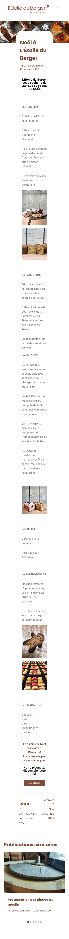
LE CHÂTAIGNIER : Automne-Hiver (27, 813)
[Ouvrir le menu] (58, 8)
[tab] (28, 922)
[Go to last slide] (10, 885)
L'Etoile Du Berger (33, 65)
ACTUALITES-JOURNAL (32, 36)
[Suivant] (59, 885)
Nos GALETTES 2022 (48, 809)
